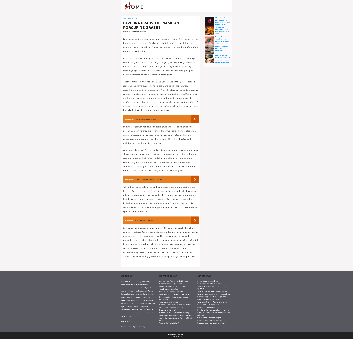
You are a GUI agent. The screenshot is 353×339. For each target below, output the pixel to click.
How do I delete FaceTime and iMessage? (174, 313)
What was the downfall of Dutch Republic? (175, 315)
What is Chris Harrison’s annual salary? (212, 291)
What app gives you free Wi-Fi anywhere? (213, 302)
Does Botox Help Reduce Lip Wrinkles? (221, 48)
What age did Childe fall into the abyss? (174, 294)
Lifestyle (199, 6)
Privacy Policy (172, 334)
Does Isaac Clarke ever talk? (134, 264)
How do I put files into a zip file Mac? (173, 281)
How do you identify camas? (208, 307)
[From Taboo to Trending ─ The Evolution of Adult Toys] (209, 40)
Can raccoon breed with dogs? (209, 318)
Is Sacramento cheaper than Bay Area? (212, 320)
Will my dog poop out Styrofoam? (172, 307)
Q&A (225, 6)
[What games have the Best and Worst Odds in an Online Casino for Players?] (209, 59)
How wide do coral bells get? (208, 281)
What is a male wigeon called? (171, 292)
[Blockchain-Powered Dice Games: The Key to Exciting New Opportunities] (209, 21)
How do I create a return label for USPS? (174, 305)
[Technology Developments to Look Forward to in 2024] (209, 31)
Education (166, 6)
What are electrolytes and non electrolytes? (214, 294)
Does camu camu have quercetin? (210, 284)
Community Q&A (132, 18)
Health (191, 6)
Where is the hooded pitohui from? (172, 286)
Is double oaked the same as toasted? (211, 323)
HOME (124, 18)
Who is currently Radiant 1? (169, 289)
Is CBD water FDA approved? (208, 305)
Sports (209, 6)
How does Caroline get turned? (171, 284)
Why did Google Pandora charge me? (211, 297)
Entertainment (179, 6)
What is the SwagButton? (169, 323)
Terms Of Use (181, 334)
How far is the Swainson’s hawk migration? (213, 310)
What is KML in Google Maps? (135, 262)
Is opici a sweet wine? (167, 310)
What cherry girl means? (168, 302)
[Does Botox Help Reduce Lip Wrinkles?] (209, 49)
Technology (218, 6)
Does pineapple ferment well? (208, 299)
